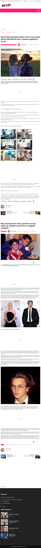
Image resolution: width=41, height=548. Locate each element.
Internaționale (8, 32)
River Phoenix (29, 444)
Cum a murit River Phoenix (9, 444)
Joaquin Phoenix (19, 444)
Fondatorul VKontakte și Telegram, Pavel (14, 521)
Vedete (15, 44)
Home (3, 32)
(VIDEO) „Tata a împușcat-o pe (12, 535)
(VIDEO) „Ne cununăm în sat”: (14, 515)
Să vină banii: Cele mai (13, 528)
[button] (24, 1)
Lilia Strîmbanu (23, 44)
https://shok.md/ (8, 207)
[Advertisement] (20, 22)
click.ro (7, 83)
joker (25, 444)
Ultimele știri (10, 44)
